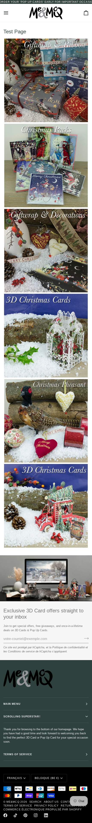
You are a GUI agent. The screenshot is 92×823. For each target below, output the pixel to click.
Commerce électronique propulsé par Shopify (42, 809)
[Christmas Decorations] (46, 250)
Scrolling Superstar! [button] (21, 716)
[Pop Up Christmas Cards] (46, 335)
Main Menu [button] (12, 703)
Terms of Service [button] (17, 754)
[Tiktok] (15, 815)
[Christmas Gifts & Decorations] (46, 420)
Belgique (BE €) (47, 778)
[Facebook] (5, 815)
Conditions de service (21, 651)
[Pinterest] (25, 815)
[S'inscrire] (85, 638)
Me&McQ (12, 801)
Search (35, 801)
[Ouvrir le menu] (9, 13)
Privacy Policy (46, 805)
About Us (51, 801)
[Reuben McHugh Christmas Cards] (46, 165)
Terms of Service (17, 805)
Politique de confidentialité (68, 647)
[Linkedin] (46, 815)
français (14, 778)
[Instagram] (36, 815)
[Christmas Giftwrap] (46, 80)
